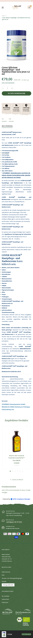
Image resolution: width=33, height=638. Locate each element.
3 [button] (15, 471)
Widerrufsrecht (6, 572)
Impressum (5, 602)
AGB (3, 575)
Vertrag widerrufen (8, 585)
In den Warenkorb (26, 634)
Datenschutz (5, 599)
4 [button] (17, 471)
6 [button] (22, 471)
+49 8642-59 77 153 (14, 522)
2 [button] (12, 471)
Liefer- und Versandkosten (8, 82)
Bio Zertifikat (5, 596)
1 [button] (10, 471)
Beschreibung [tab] (7, 126)
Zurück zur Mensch (17, 479)
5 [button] (20, 471)
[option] (16, 449)
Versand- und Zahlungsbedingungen (12, 578)
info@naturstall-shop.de (12, 528)
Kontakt (4, 581)
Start (3, 16)
